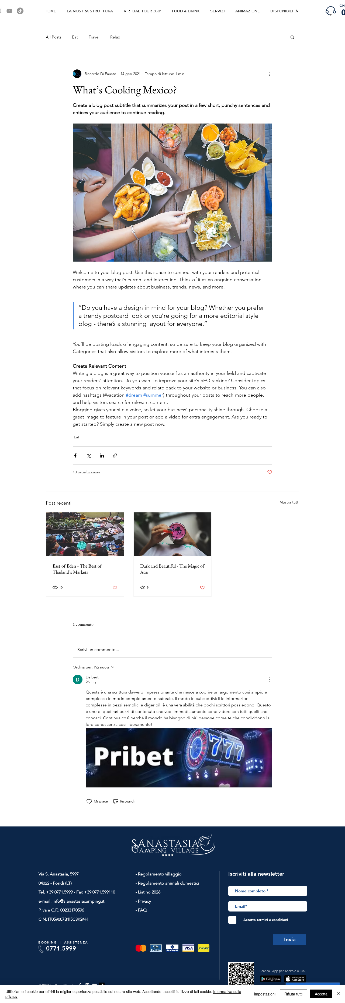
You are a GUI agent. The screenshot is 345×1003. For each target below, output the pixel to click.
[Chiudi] (338, 994)
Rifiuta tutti (293, 994)
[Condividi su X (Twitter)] (88, 455)
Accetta (321, 994)
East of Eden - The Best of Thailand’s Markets (77, 569)
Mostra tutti (289, 502)
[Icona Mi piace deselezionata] (89, 801)
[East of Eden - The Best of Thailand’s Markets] (85, 534)
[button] (292, 37)
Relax (115, 37)
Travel (94, 37)
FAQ (142, 910)
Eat (75, 37)
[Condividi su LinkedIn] (101, 455)
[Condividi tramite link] (115, 455)
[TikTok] (20, 11)
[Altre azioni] (269, 74)
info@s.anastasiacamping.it (78, 901)
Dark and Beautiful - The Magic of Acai (172, 569)
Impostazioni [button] (264, 994)
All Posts (53, 37)
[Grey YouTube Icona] (9, 11)
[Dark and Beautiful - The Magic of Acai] (173, 534)
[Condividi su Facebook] (75, 455)
